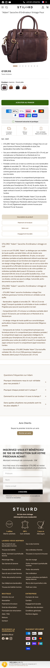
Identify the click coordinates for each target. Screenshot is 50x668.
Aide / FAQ (6, 614)
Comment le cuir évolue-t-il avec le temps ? (22, 396)
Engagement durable (33, 604)
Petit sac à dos (31, 587)
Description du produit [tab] (25, 217)
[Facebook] (3, 2)
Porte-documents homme (11, 577)
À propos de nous (32, 597)
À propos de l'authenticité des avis (18, 665)
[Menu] (2, 7)
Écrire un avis (25, 433)
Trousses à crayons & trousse (37, 554)
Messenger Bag (7, 560)
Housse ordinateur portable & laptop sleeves (36, 578)
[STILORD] (25, 7)
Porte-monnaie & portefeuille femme (12, 555)
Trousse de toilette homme (12, 587)
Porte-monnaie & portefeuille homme (36, 565)
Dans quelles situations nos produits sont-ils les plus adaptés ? (22, 404)
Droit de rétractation (9, 607)
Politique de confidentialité (21, 496)
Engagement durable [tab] (25, 234)
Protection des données (34, 607)
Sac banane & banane (10, 564)
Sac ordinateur (31, 573)
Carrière (29, 601)
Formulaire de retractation (11, 611)
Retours (5, 617)
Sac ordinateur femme (34, 550)
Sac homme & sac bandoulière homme (9, 545)
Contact (5, 621)
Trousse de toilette (8, 550)
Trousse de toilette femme (11, 569)
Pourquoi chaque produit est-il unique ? (20, 390)
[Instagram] (6, 2)
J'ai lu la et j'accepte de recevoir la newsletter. (23, 497)
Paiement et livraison (9, 604)
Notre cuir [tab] (25, 228)
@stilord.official (7, 635)
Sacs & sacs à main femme (12, 573)
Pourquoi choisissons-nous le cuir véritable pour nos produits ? (22, 382)
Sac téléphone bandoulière (12, 583)
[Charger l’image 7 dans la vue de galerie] (25, 39)
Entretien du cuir (8, 597)
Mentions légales (32, 614)
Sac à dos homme (32, 544)
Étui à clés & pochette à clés (36, 583)
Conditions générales (33, 611)
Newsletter (6, 601)
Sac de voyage (31, 560)
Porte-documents (32, 569)
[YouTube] (10, 2)
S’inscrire (22, 492)
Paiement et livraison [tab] (25, 223)
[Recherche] (7, 7)
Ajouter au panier (25, 103)
